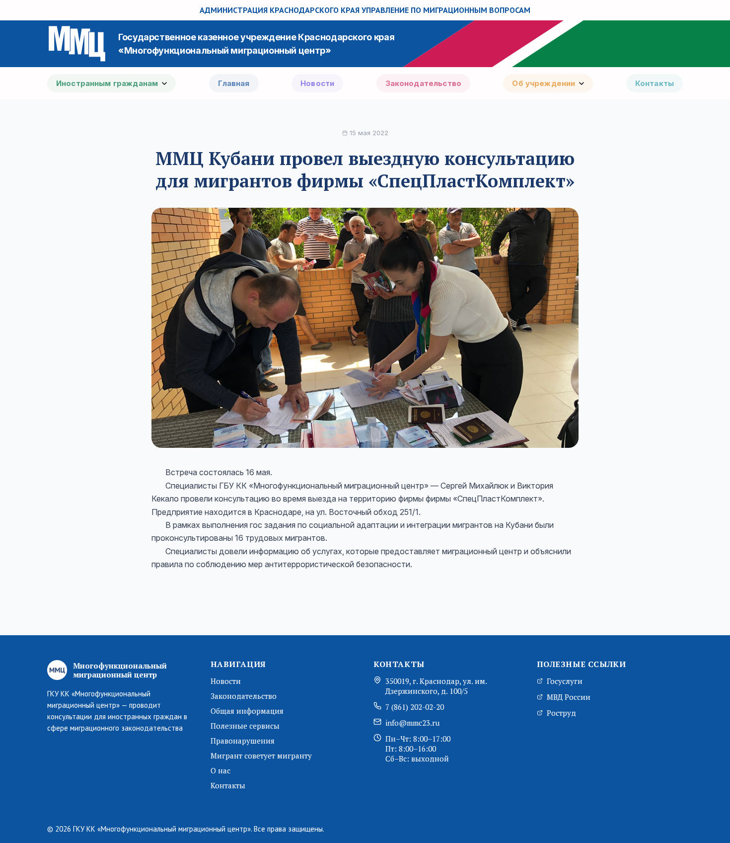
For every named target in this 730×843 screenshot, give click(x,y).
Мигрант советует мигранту (261, 755)
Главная (234, 83)
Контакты (654, 83)
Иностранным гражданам (107, 83)
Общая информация (247, 711)
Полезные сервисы (245, 726)
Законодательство (423, 83)
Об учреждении (543, 83)
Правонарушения (243, 741)
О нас (220, 770)
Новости (317, 83)
